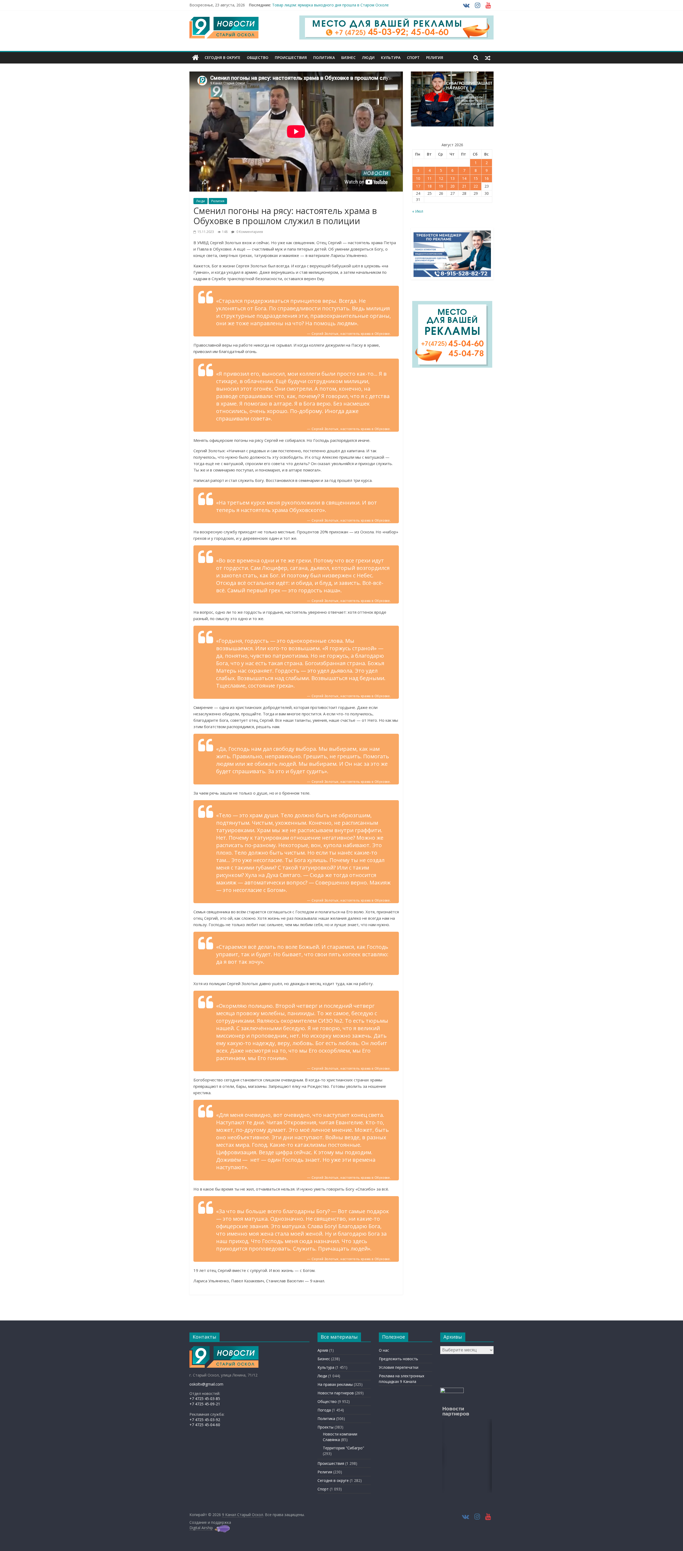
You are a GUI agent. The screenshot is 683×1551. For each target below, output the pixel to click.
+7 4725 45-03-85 (204, 1398)
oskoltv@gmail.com (206, 1384)
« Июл (417, 211)
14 (464, 178)
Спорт (413, 57)
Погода (324, 1410)
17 (418, 186)
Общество (257, 57)
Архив (322, 1350)
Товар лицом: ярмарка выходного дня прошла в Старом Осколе (330, 6)
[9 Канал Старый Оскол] (195, 57)
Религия (434, 57)
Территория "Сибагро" (343, 1447)
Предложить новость (398, 1358)
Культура (390, 57)
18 (429, 186)
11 (429, 178)
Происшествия (291, 57)
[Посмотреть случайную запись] (488, 57)
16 (487, 178)
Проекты (325, 1427)
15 (476, 178)
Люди (368, 57)
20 (452, 186)
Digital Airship (201, 1527)
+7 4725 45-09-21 (204, 1403)
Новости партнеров (335, 1392)
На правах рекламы (335, 1384)
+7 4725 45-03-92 (204, 1419)
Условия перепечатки (398, 1367)
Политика (324, 57)
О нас (384, 1350)
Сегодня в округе (222, 57)
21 (464, 186)
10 (418, 178)
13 (452, 178)
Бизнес (348, 57)
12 (441, 178)
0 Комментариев (249, 231)
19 (441, 186)
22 (476, 186)
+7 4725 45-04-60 (204, 1424)
